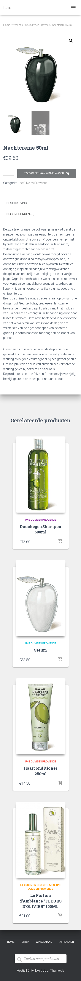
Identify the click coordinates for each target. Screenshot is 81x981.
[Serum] (40, 598)
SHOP (25, 941)
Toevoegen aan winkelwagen (44, 173)
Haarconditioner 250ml (40, 770)
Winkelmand (44, 941)
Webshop (17, 25)
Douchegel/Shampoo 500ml (40, 529)
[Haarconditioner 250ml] (40, 716)
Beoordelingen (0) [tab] (20, 214)
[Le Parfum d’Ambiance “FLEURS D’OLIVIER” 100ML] (40, 840)
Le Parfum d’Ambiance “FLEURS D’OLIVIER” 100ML (40, 901)
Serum (40, 650)
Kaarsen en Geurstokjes (37, 885)
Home (6, 25)
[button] (71, 41)
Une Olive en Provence (37, 25)
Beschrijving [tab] (16, 203)
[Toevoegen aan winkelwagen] (60, 541)
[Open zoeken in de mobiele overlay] (41, 950)
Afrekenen (66, 941)
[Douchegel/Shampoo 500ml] (40, 474)
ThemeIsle (57, 970)
